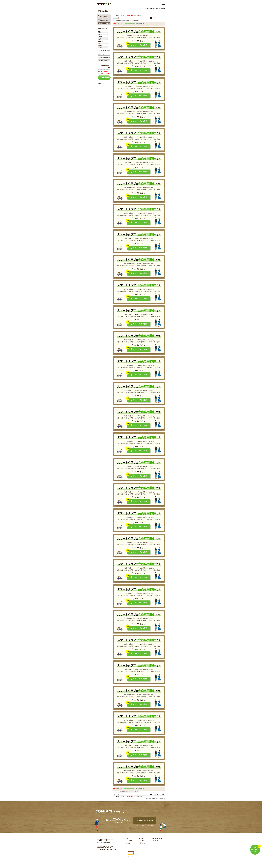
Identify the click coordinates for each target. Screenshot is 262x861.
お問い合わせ (142, 843)
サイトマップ (155, 840)
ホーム (127, 838)
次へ (163, 18)
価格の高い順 (135, 20)
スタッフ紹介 (142, 840)
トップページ (147, 8)
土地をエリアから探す (156, 8)
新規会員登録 (129, 840)
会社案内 (141, 838)
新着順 (123, 20)
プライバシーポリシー (157, 838)
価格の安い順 (128, 20)
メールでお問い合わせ (146, 820)
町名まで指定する (104, 20)
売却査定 (128, 843)
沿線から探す (101, 83)
